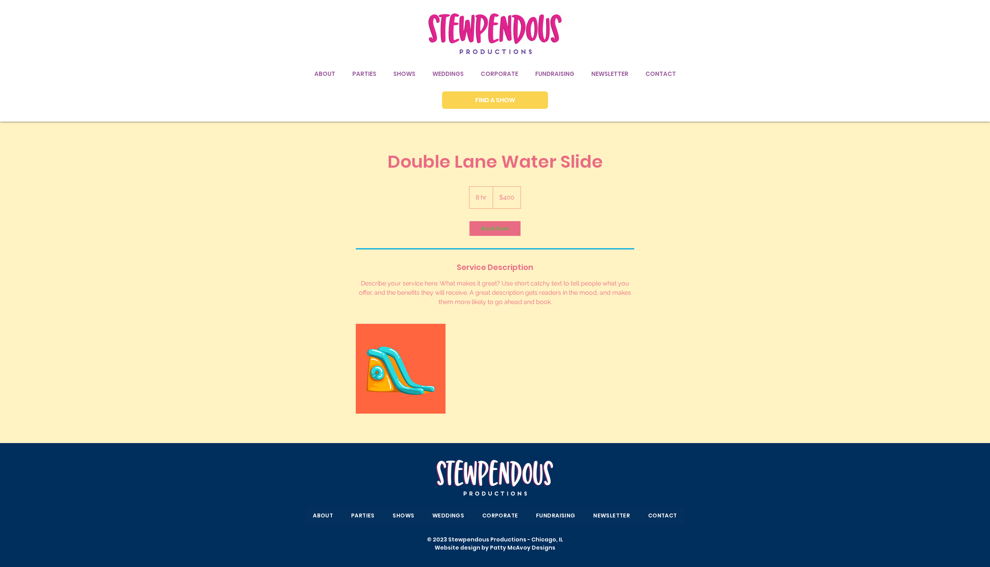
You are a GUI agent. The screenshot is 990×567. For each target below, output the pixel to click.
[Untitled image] (401, 369)
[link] (495, 228)
